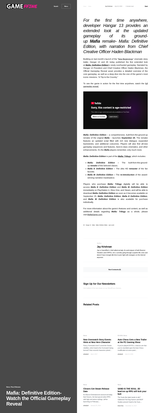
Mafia (93, 225)
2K (84, 225)
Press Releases (16, 387)
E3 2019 (120, 335)
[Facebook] (43, 6)
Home (84, 6)
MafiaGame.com (94, 215)
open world (111, 225)
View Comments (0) (114, 269)
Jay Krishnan (104, 246)
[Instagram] (48, 6)
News (8, 387)
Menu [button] (66, 6)
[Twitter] (45, 6)
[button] (55, 6)
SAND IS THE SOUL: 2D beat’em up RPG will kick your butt (132, 391)
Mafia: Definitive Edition (101, 225)
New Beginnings (125, 59)
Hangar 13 (88, 225)
